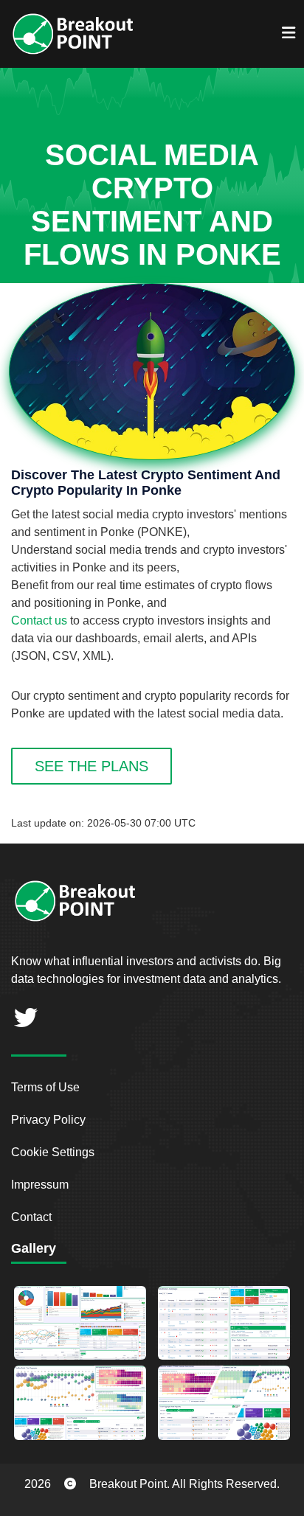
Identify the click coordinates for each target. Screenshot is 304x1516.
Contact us (39, 620)
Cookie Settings (52, 1152)
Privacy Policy (48, 1119)
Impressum (40, 1184)
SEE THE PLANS (91, 766)
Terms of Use (45, 1087)
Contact (31, 1217)
